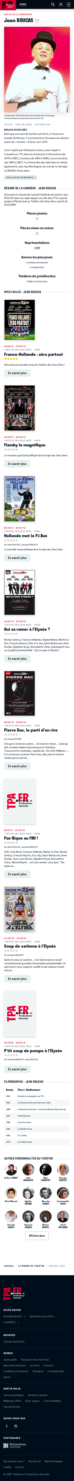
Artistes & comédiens (18, 14)
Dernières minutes (38, 1395)
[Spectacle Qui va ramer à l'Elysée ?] (19, 592)
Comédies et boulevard (37, 262)
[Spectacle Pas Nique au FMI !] (19, 801)
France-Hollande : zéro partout (33, 354)
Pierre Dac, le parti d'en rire (31, 730)
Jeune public (10, 1360)
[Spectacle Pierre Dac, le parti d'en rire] (19, 693)
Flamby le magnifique (24, 444)
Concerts (48, 1365)
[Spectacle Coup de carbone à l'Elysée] (19, 909)
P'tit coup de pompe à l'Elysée (33, 1050)
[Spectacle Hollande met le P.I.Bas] (19, 499)
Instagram (16, 1425)
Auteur (8, 124)
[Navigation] (69, 4)
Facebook (6, 1425)
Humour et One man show (35, 1360)
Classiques (38, 1371)
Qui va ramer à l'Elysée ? (27, 629)
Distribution (42, 124)
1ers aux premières (13, 1395)
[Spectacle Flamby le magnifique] (19, 408)
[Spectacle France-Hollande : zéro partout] (19, 319)
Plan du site (34, 1461)
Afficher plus (37, 1236)
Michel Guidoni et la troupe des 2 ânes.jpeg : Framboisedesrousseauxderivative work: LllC (29, 117)
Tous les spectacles (14, 1341)
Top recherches (11, 1407)
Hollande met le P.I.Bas (25, 535)
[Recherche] (53, 4)
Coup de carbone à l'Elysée (30, 946)
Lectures (35, 1365)
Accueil (9, 1266)
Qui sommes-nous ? (13, 1461)
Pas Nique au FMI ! (21, 838)
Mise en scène (23, 124)
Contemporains (37, 267)
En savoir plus (17, 373)
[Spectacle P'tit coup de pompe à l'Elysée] (19, 1013)
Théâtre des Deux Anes (36, 281)
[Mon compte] (61, 4)
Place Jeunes (32, 1401)
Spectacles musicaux (14, 1365)
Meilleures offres (12, 1401)
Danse (6, 1377)
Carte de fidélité (52, 1401)
